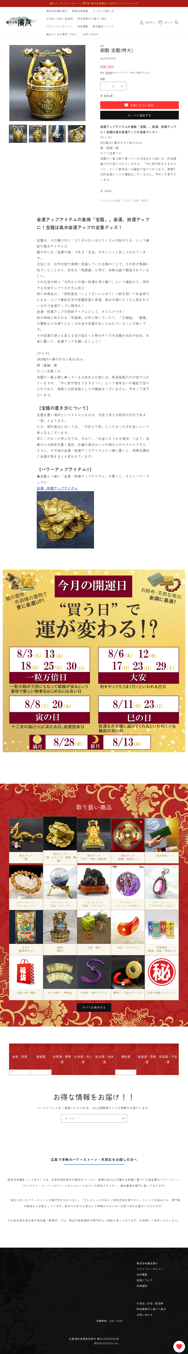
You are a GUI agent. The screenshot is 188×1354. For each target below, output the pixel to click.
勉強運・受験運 (147, 1059)
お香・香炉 (94, 947)
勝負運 (125, 1056)
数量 (102, 79)
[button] (177, 22)
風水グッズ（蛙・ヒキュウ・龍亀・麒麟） (60, 857)
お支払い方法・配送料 (150, 1303)
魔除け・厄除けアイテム (128, 992)
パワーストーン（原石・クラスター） (93, 904)
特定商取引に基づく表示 (151, 1309)
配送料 (109, 72)
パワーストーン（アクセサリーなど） (161, 904)
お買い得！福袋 (26, 992)
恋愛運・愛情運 (62, 1059)
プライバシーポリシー (150, 1269)
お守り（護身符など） (26, 949)
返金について (145, 1280)
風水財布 (161, 855)
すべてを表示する (94, 1007)
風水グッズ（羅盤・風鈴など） (128, 857)
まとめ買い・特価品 (60, 992)
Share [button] (108, 191)
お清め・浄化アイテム (93, 992)
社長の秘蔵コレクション (162, 992)
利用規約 (142, 1286)
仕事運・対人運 (83, 1059)
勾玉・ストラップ (128, 947)
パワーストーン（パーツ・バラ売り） (127, 904)
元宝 (126, 200)
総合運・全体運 (104, 1059)
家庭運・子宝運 (168, 1059)
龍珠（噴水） (60, 949)
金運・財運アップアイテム (57, 488)
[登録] (123, 1118)
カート (167, 22)
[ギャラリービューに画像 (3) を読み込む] (57, 134)
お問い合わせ (145, 1315)
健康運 (41, 1056)
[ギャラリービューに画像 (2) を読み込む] (37, 134)
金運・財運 (140, 200)
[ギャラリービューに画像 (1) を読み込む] (18, 134)
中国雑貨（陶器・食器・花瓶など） (162, 949)
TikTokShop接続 (110, 200)
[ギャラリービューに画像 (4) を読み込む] (76, 134)
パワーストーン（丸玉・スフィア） (60, 904)
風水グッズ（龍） (26, 857)
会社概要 (142, 1274)
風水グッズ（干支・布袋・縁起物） (94, 857)
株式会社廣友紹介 (147, 1263)
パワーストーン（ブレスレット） (26, 904)
